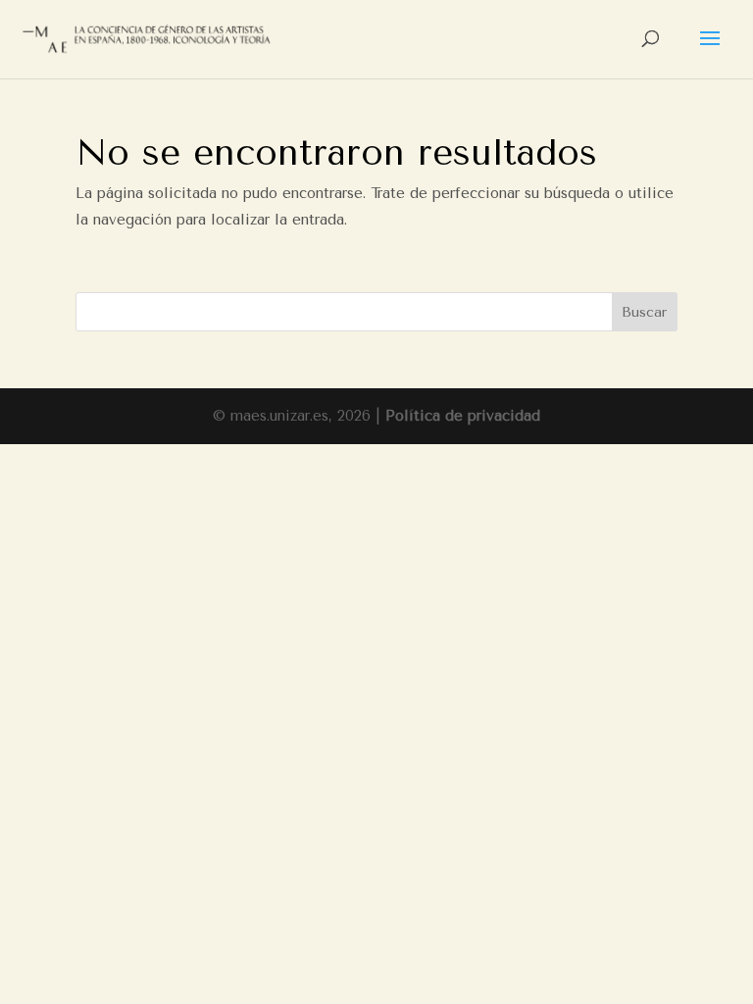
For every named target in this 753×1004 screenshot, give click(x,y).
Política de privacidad (462, 416)
